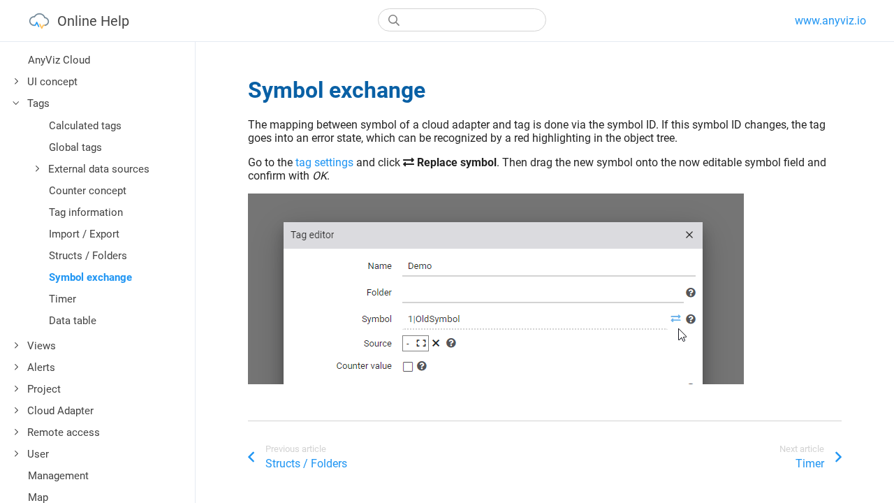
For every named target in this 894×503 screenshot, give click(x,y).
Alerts (41, 367)
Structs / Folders (88, 255)
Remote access (63, 432)
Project (44, 389)
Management (58, 475)
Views (41, 346)
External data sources (98, 169)
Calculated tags (85, 125)
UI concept (52, 81)
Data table (72, 320)
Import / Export (84, 234)
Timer (62, 299)
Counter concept (87, 190)
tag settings (324, 162)
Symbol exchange (90, 277)
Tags (38, 103)
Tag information (86, 212)
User (38, 454)
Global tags (75, 147)
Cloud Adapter (60, 410)
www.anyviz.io (830, 20)
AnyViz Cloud (59, 60)
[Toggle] (17, 82)
